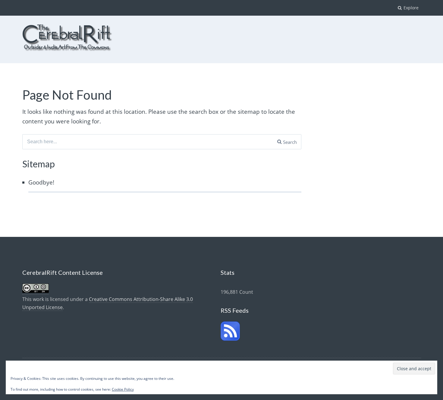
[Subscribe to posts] (230, 339)
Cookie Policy (123, 389)
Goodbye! (41, 182)
